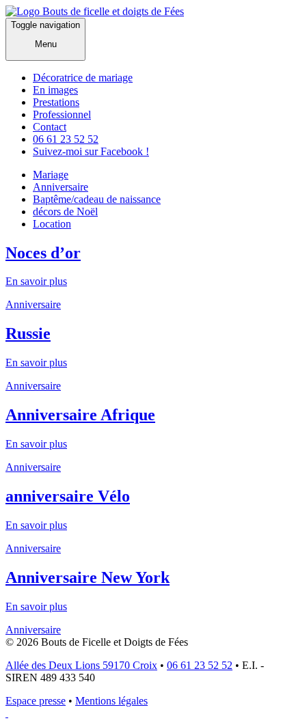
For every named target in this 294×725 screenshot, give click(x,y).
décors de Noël (65, 211)
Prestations (56, 102)
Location (52, 224)
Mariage (50, 174)
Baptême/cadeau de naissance (97, 199)
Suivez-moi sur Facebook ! (91, 151)
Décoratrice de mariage (83, 77)
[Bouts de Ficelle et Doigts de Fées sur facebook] (6, 713)
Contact (49, 127)
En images (55, 90)
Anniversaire (60, 187)
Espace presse (35, 701)
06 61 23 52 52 (65, 139)
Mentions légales (111, 701)
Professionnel (62, 114)
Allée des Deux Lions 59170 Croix (81, 665)
